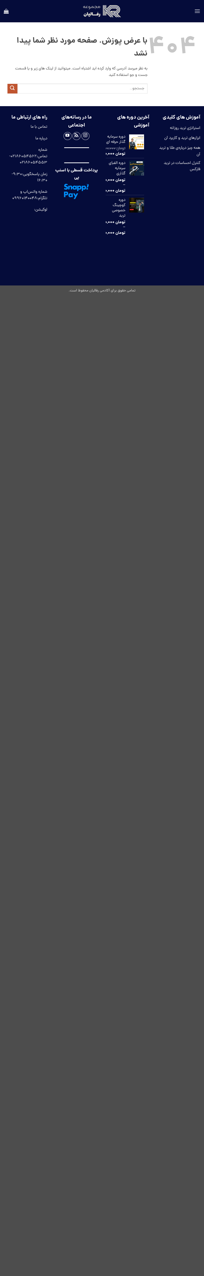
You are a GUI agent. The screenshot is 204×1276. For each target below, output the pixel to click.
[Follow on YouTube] (67, 136)
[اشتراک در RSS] (76, 136)
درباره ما (41, 139)
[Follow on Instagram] (85, 136)
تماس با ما (39, 127)
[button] (197, 11)
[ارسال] (12, 88)
